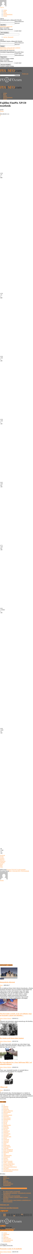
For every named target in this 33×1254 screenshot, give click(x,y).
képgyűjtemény (7, 1125)
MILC (4, 1179)
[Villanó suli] (8, 1084)
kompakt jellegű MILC (9, 1164)
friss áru (5, 1122)
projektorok (6, 1139)
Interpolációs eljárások (7, 982)
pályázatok (6, 1135)
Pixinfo (2, 111)
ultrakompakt (6, 1156)
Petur (1, 985)
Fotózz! (5, 16)
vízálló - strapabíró (8, 1162)
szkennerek (6, 1141)
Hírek (4, 11)
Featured (5, 1113)
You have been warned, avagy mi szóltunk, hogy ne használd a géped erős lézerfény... (16, 1014)
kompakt (5, 1158)
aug (22, 1214)
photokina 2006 (7, 1136)
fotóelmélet (6, 1116)
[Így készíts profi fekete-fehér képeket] (8, 1035)
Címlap (5, 10)
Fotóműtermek (7, 1185)
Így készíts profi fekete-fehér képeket (12, 1038)
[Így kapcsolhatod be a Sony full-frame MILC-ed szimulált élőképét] (8, 1059)
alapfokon (5, 1106)
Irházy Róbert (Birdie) (5, 1018)
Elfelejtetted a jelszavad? (6, 26)
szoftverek (5, 1142)
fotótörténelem (6, 1119)
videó (4, 1154)
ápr (14, 1215)
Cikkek (5, 13)
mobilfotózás (6, 1131)
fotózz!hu (5, 1120)
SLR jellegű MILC (8, 1165)
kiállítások (5, 1126)
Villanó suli (3, 1087)
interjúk (5, 1123)
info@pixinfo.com (10, 1228)
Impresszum (6, 1178)
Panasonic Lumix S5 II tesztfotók (11, 1249)
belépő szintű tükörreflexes (10, 1167)
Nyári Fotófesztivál (8, 1183)
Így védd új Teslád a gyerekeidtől (11, 1191)
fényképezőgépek (7, 1115)
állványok (5, 1108)
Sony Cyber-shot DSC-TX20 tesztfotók (19, 871)
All (4, 1105)
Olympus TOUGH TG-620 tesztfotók (16, 869)
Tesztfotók (5, 1148)
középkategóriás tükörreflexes (10, 1169)
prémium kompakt (7, 1161)
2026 (4, 1214)
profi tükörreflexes (7, 1171)
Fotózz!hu (5, 1181)
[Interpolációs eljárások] (8, 979)
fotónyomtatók (7, 1118)
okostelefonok (6, 1133)
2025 (4, 1215)
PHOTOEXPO (7, 1182)
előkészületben (7, 1112)
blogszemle (6, 1109)
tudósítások (6, 1152)
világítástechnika (7, 1155)
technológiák (6, 1145)
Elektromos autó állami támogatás (9, 1208)
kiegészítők (6, 1128)
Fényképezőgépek (7, 14)
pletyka (5, 1138)
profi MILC (6, 1168)
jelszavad (17, 23)
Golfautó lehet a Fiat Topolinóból (11, 1196)
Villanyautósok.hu (22, 1188)
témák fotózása (7, 1146)
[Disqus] (16, 901)
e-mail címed (18, 31)
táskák (4, 1144)
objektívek (5, 1132)
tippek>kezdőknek (8, 1151)
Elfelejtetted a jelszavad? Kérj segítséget (10, 47)
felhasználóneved (19, 21)
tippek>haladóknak (8, 1149)
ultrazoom (5, 1159)
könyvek (5, 1129)
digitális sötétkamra (8, 1110)
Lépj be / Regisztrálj (8, 37)
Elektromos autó (4, 1204)
